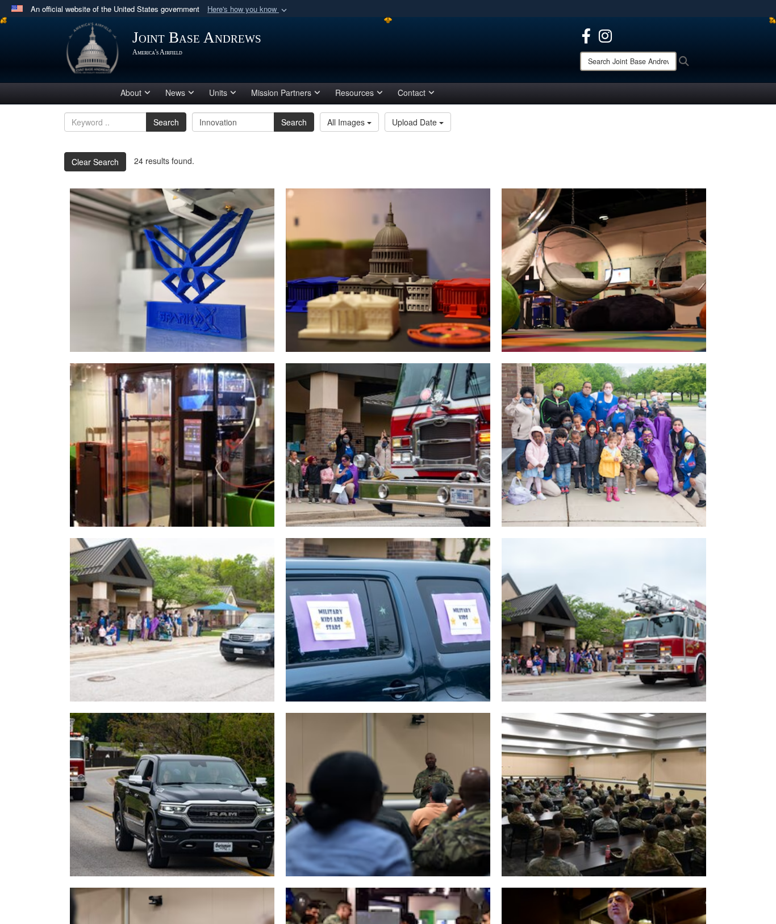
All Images (347, 122)
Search (166, 122)
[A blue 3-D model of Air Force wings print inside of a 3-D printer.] (172, 270)
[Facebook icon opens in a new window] (586, 34)
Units (218, 92)
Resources (354, 92)
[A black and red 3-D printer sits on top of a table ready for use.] (172, 445)
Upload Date (415, 122)
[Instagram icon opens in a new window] (605, 34)
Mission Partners (281, 92)
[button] (248, 9)
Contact (411, 92)
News (175, 92)
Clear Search (95, 161)
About (130, 92)
